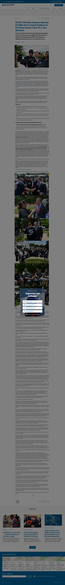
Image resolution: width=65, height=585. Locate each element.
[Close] (43, 290)
